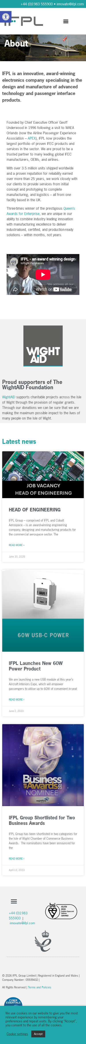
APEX (32, 138)
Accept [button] (38, 1034)
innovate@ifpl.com (70, 4)
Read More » (16, 545)
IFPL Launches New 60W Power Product (36, 666)
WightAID (8, 397)
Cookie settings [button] (17, 1034)
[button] (5, 17)
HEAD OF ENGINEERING (35, 510)
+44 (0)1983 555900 (37, 4)
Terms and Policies (39, 987)
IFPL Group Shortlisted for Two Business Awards (42, 820)
